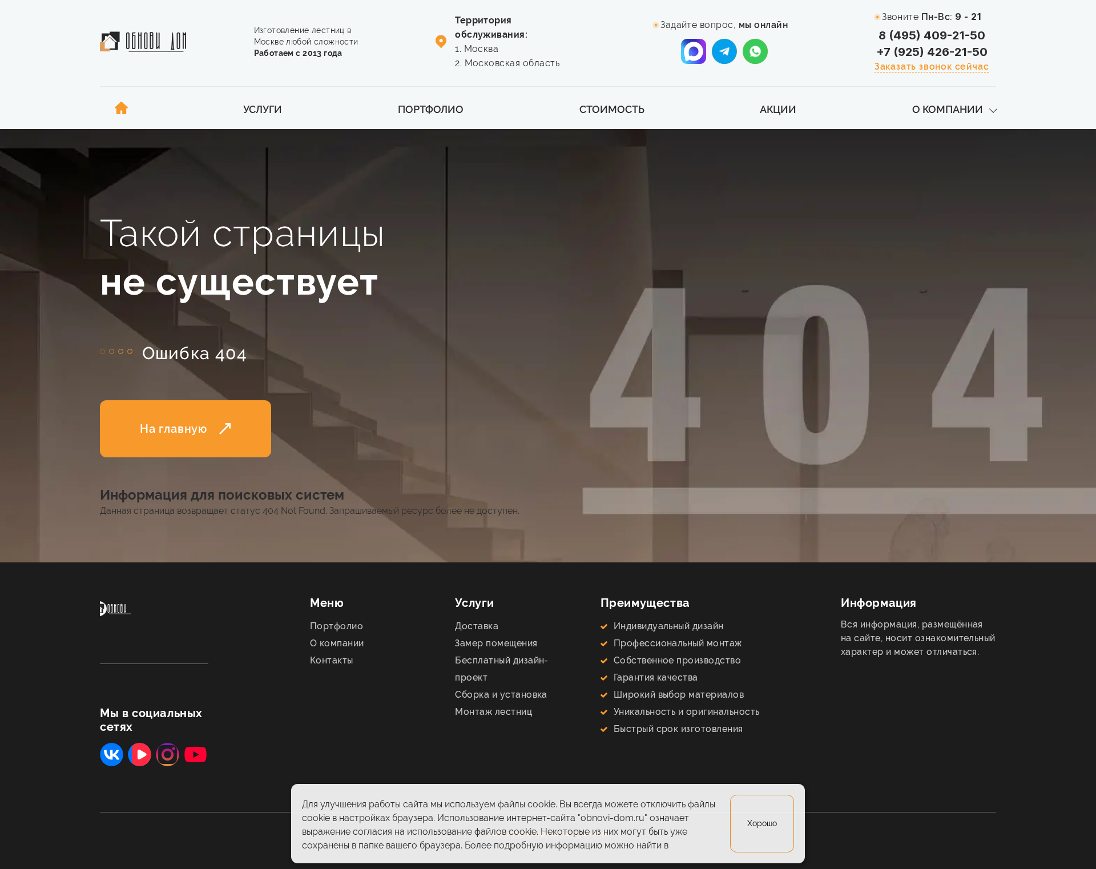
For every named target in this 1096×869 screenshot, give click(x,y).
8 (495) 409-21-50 (932, 35)
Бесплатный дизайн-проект (502, 669)
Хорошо (762, 823)
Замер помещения (496, 643)
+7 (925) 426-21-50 (932, 52)
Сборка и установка (501, 694)
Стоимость (611, 109)
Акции (778, 109)
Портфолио (431, 109)
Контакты (331, 660)
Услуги (262, 109)
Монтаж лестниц (493, 711)
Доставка (476, 626)
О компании (947, 109)
